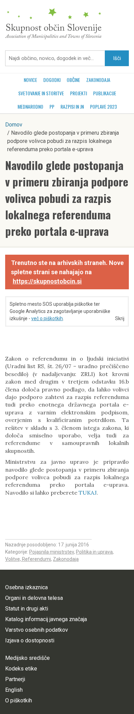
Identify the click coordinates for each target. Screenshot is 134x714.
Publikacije (104, 93)
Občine (73, 79)
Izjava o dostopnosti (29, 640)
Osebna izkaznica (26, 587)
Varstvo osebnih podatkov (36, 630)
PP (51, 106)
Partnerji (15, 679)
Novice (30, 79)
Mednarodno (30, 106)
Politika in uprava (94, 552)
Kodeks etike (21, 668)
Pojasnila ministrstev (51, 552)
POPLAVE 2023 (103, 106)
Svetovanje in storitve (41, 93)
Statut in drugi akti (26, 608)
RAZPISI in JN (72, 106)
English (14, 690)
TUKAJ (88, 492)
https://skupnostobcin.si (47, 281)
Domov (13, 124)
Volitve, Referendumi (28, 559)
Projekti (78, 93)
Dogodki (51, 79)
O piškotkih (18, 700)
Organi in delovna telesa (34, 598)
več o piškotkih (47, 318)
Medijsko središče (27, 658)
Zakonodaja (98, 79)
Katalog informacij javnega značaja (46, 619)
